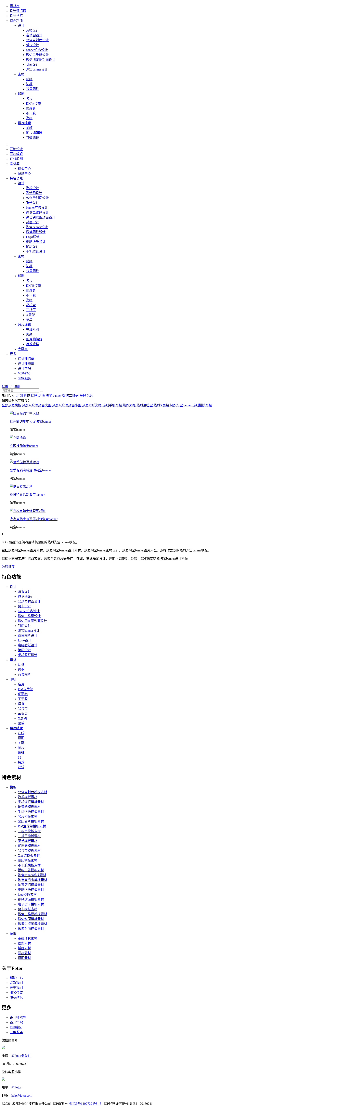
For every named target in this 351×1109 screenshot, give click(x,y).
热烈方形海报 (92, 405)
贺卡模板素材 (27, 909)
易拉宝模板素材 (29, 850)
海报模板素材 (27, 797)
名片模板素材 (27, 816)
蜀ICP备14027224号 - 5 (85, 1103)
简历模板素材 (27, 860)
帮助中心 (16, 978)
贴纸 (29, 79)
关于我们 (16, 987)
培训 (19, 395)
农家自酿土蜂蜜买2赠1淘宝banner (33, 519)
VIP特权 (24, 373)
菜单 (29, 319)
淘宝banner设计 (37, 69)
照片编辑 (24, 123)
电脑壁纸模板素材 (31, 889)
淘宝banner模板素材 (32, 875)
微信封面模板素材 (31, 919)
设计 (21, 25)
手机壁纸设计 (36, 251)
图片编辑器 (34, 133)
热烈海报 (129, 405)
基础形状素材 (27, 938)
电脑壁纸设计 (36, 241)
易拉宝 (31, 305)
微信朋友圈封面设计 (40, 59)
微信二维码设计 (37, 54)
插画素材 (24, 948)
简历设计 (32, 246)
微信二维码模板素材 (32, 914)
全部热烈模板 (11, 405)
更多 (13, 354)
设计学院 (16, 15)
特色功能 (16, 20)
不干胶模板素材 (29, 865)
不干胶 (31, 113)
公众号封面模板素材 (32, 792)
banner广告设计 (37, 50)
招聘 (34, 395)
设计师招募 (18, 11)
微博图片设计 (36, 232)
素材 (21, 74)
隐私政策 (16, 997)
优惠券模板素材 (29, 845)
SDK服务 (24, 378)
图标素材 (24, 953)
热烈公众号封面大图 (37, 405)
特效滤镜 (32, 137)
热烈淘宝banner (181, 405)
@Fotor (16, 1087)
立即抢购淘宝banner (24, 446)
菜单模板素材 (27, 841)
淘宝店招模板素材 (31, 885)
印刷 (21, 93)
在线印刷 (16, 159)
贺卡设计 (32, 45)
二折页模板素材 (29, 836)
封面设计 (32, 64)
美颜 (29, 128)
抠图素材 (24, 958)
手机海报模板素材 (31, 802)
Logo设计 (32, 237)
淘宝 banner (54, 395)
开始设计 (16, 149)
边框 (29, 84)
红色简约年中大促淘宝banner (30, 421)
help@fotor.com (21, 1095)
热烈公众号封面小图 (67, 405)
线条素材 (24, 943)
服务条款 (16, 992)
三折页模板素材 (29, 831)
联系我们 (16, 982)
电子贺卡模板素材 (31, 904)
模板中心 (24, 168)
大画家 (23, 349)
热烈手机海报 (112, 405)
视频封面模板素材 (31, 899)
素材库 (15, 6)
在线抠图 (32, 329)
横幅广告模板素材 (31, 870)
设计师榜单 (26, 363)
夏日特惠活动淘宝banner (27, 494)
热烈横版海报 (202, 405)
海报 (29, 118)
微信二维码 (70, 395)
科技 (27, 395)
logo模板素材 (27, 894)
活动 (41, 395)
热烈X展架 (162, 405)
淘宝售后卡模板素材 (32, 880)
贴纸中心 (24, 173)
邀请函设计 (34, 35)
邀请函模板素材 (29, 806)
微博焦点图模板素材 (32, 924)
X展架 (30, 315)
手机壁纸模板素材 (31, 811)
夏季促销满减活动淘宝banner (30, 470)
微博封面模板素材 (31, 928)
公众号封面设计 (37, 40)
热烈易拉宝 (145, 405)
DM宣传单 (33, 103)
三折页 (31, 310)
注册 (17, 386)
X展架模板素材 (29, 855)
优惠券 (31, 108)
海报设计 (32, 30)
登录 (5, 386)
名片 (29, 98)
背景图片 (32, 89)
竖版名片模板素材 (31, 821)
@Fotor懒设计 (21, 1055)
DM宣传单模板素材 (32, 826)
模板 (13, 787)
